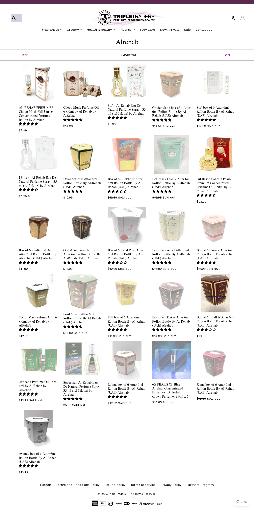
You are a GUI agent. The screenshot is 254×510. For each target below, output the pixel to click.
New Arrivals (169, 29)
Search (45, 485)
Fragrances (51, 29)
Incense (126, 29)
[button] (29, 124)
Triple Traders (117, 493)
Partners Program (200, 485)
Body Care (147, 29)
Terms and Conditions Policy (77, 485)
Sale (187, 29)
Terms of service (143, 485)
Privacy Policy (171, 485)
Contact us (204, 29)
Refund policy (114, 485)
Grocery (73, 29)
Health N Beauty (100, 29)
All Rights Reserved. (143, 493)
